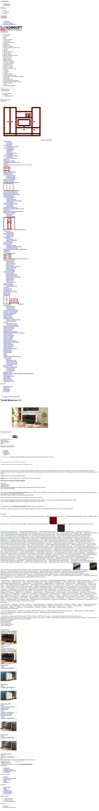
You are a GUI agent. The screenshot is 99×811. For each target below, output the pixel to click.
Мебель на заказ (7, 374)
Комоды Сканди (10, 278)
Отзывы (5, 451)
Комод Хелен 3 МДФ (6, 754)
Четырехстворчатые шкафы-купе (11, 194)
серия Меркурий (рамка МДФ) (14, 246)
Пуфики (5, 355)
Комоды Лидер (10, 265)
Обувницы (6, 287)
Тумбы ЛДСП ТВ (7, 288)
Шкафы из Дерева (7, 242)
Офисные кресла (7, 372)
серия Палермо (10, 149)
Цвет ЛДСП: (4, 578)
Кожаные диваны (7, 349)
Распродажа (6, 391)
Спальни (21, 304)
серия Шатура (9, 232)
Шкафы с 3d (9, 241)
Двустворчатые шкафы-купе (10, 191)
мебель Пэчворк (7, 378)
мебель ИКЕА (6, 377)
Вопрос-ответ (6, 453)
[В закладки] (1, 433)
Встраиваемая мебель (8, 376)
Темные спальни (10, 307)
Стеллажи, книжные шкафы (10, 366)
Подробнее (6, 166)
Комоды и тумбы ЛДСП (9, 259)
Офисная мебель (17, 356)
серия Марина (9, 150)
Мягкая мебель (16, 342)
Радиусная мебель (7, 792)
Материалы (6, 388)
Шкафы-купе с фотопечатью (10, 203)
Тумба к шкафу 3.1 (5, 645)
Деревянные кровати (8, 318)
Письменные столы (11, 360)
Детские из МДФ (7, 339)
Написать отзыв (4, 485)
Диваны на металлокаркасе (10, 348)
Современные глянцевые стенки (11, 162)
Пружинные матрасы (11, 323)
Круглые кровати (7, 330)
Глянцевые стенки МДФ (12, 146)
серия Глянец (9, 238)
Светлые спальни (10, 306)
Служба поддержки (5, 774)
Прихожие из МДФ (8, 174)
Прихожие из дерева (8, 181)
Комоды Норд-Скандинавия (13, 277)
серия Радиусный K (11, 199)
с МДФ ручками (7, 791)
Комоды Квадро (10, 262)
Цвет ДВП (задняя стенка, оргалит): (9, 608)
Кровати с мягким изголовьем (10, 326)
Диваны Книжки (7, 347)
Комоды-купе (6, 294)
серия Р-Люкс (9, 198)
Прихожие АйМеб (10, 175)
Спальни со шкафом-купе (9, 313)
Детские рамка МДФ (8, 335)
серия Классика (10, 234)
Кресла (5, 353)
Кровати (11, 314)
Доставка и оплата (8, 386)
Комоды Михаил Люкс (12, 275)
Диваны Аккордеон (8, 344)
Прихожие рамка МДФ (9, 179)
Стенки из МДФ (7, 145)
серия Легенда (9, 206)
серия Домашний (10, 216)
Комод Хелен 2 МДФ (6, 715)
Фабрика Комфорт (5, 442)
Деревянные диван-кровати (10, 331)
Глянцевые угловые (11, 245)
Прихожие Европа (10, 178)
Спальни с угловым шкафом (10, 311)
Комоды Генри (10, 273)
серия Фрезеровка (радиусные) (14, 200)
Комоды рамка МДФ (8, 284)
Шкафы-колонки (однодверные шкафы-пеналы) (15, 249)
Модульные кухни (8, 380)
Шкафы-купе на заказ (8, 381)
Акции (5, 780)
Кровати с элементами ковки (13, 319)
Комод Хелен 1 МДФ (6, 703)
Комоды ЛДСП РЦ (11, 263)
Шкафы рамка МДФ (8, 233)
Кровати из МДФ (7, 317)
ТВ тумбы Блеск (7, 290)
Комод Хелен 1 (4, 684)
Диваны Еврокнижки (8, 345)
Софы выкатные (7, 351)
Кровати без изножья (8, 327)
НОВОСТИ (6, 387)
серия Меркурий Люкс (12, 247)
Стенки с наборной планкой (10, 155)
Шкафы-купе (16, 190)
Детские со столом (8, 338)
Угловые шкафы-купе (8, 195)
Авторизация (6, 4)
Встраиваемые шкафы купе (10, 207)
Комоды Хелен (7, 292)
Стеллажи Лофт (10, 369)
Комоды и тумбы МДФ (9, 271)
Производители (7, 779)
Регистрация (6, 5)
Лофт (4, 788)
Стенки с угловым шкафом (10, 158)
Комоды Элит (9, 280)
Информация (4, 765)
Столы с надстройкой (11, 361)
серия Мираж (9, 204)
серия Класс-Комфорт (11, 240)
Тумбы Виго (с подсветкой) (10, 291)
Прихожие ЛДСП (7, 173)
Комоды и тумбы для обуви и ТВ (19, 258)
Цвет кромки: (4, 602)
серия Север (9, 142)
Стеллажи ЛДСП (10, 368)
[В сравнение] (2, 433)
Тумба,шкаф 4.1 (4, 665)
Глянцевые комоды (11, 282)
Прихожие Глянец (10, 177)
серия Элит (9, 215)
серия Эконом (9, 202)
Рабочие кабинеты (8, 365)
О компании (6, 21)
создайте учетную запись (24, 487)
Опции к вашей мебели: (6, 613)
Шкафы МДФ (6, 237)
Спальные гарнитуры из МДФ (11, 310)
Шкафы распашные (20, 229)
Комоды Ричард (10, 269)
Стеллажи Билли (10, 253)
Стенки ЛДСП (7, 141)
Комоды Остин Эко (11, 267)
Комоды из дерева (7, 283)
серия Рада (9, 151)
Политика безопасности (9, 24)
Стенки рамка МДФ (8, 147)
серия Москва (9, 157)
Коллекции (3, 784)
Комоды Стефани (10, 270)
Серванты (5, 163)
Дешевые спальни (10, 309)
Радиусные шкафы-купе (9, 196)
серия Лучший (10, 214)
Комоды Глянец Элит (11, 274)
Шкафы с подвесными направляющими (13, 211)
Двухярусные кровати (8, 328)
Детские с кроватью (8, 336)
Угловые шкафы (7, 244)
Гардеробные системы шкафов (11, 182)
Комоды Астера (10, 261)
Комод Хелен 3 (4, 734)
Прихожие (13, 171)
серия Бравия (9, 154)
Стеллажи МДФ (10, 370)
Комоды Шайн (10, 279)
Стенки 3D (6, 159)
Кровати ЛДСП (7, 315)
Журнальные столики (11, 364)
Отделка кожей (7, 793)
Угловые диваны (7, 352)
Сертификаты (6, 772)
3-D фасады (6, 789)
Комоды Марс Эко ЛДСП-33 (13, 266)
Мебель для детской (19, 332)
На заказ (5, 454)
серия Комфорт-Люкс (11, 153)
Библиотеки (6, 251)
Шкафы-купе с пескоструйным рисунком (13, 208)
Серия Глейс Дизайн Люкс (10, 340)
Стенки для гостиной (46, 139)
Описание (5, 450)
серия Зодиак (6, 250)
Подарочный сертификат (9, 778)
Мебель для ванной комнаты (26, 373)
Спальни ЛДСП (7, 305)
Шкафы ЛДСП (7, 230)
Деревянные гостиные (9, 160)
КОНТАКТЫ (6, 390)
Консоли (8, 359)
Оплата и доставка (8, 22)
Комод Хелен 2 (4, 709)
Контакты (5, 776)
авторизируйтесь (11, 487)
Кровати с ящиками (11, 321)
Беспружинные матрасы (12, 324)
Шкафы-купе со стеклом (9, 212)
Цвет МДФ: (3, 514)
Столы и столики (7, 357)
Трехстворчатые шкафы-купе (10, 193)
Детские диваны (7, 343)
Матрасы (5, 322)
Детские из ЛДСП (7, 334)
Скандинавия (6, 787)
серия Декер (9, 143)
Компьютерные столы (11, 363)
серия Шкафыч (10, 236)
